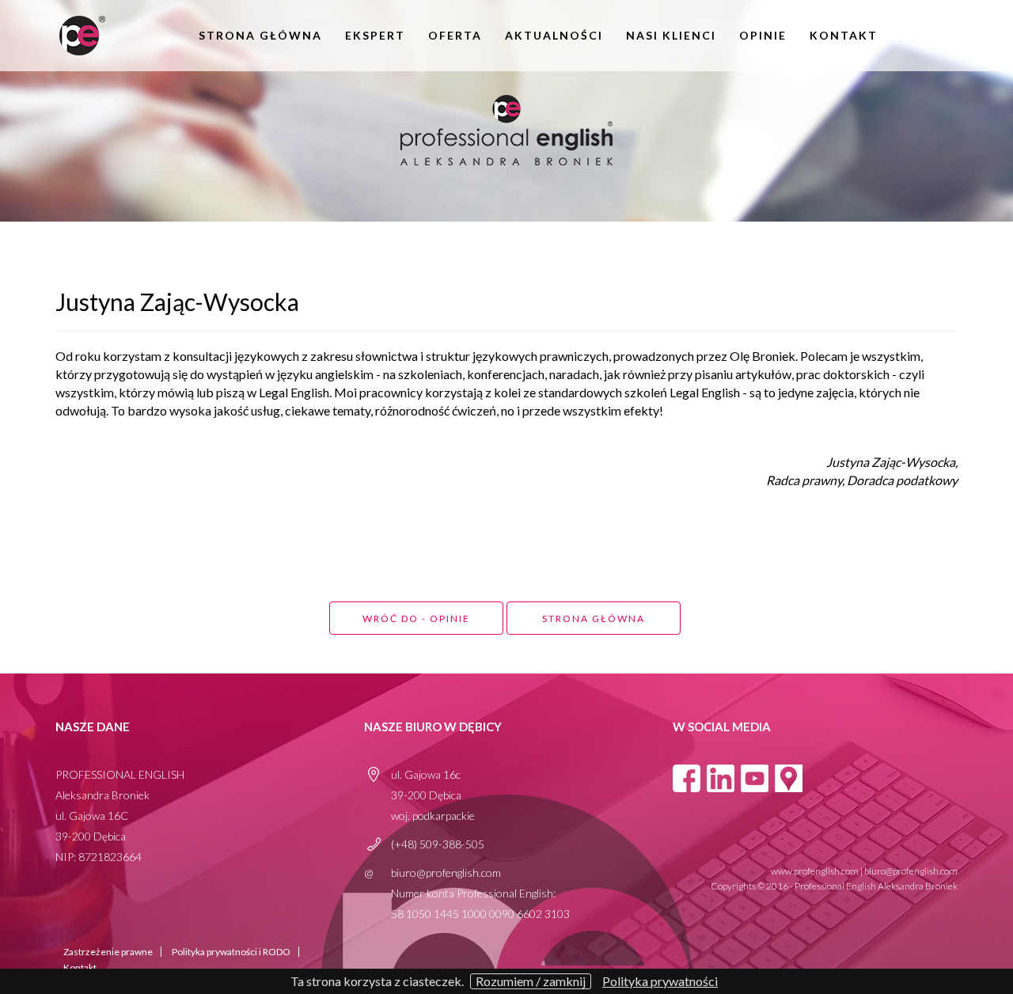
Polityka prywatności (660, 981)
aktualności (554, 35)
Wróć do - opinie (416, 618)
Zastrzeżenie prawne (108, 952)
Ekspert (375, 35)
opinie (763, 35)
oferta (455, 35)
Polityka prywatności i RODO (231, 952)
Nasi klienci (671, 35)
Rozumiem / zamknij (531, 980)
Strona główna (260, 35)
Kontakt (844, 35)
